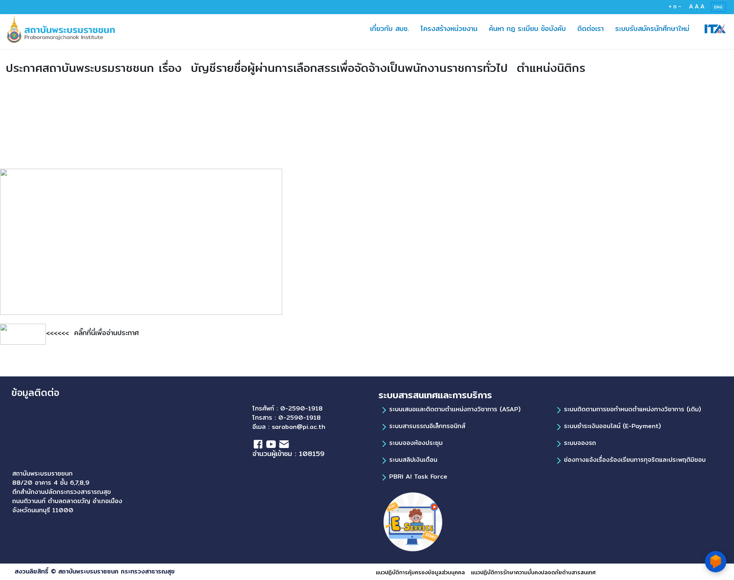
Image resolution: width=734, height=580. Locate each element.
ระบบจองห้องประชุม (416, 443)
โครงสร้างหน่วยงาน (452, 28)
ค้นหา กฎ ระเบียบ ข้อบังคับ (530, 28)
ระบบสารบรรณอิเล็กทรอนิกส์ (427, 426)
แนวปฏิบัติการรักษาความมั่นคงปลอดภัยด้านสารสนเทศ (533, 572)
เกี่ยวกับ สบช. (389, 28)
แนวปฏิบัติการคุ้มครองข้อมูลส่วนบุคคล (420, 572)
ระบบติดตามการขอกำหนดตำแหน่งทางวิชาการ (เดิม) (632, 409)
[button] (546, 28)
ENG (718, 7)
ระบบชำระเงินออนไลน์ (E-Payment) (612, 426)
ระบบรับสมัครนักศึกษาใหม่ (655, 28)
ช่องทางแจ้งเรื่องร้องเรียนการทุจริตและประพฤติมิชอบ (635, 459)
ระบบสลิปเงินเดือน (413, 459)
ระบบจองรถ (580, 443)
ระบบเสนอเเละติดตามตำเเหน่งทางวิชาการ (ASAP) (455, 409)
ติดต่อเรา (593, 28)
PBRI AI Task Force (418, 476)
